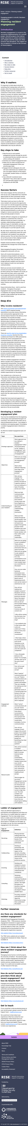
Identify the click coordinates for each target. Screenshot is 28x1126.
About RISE (5, 1043)
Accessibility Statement (8, 1069)
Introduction (8, 60)
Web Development (14, 1124)
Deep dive (7, 69)
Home (2, 11)
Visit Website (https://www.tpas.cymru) (12, 942)
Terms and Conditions (8, 1054)
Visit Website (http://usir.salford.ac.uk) (12, 969)
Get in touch (8, 73)
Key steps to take (9, 65)
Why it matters (9, 62)
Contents (14, 1037)
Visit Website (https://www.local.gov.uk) (12, 1001)
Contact (4, 1048)
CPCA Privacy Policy (7, 1064)
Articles (8, 11)
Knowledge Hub (6, 1046)
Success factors (9, 67)
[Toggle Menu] (25, 6)
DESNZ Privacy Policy (8, 1061)
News (3, 1051)
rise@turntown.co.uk (16, 1012)
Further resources (9, 71)
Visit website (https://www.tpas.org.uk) (12, 933)
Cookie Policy (5, 1066)
